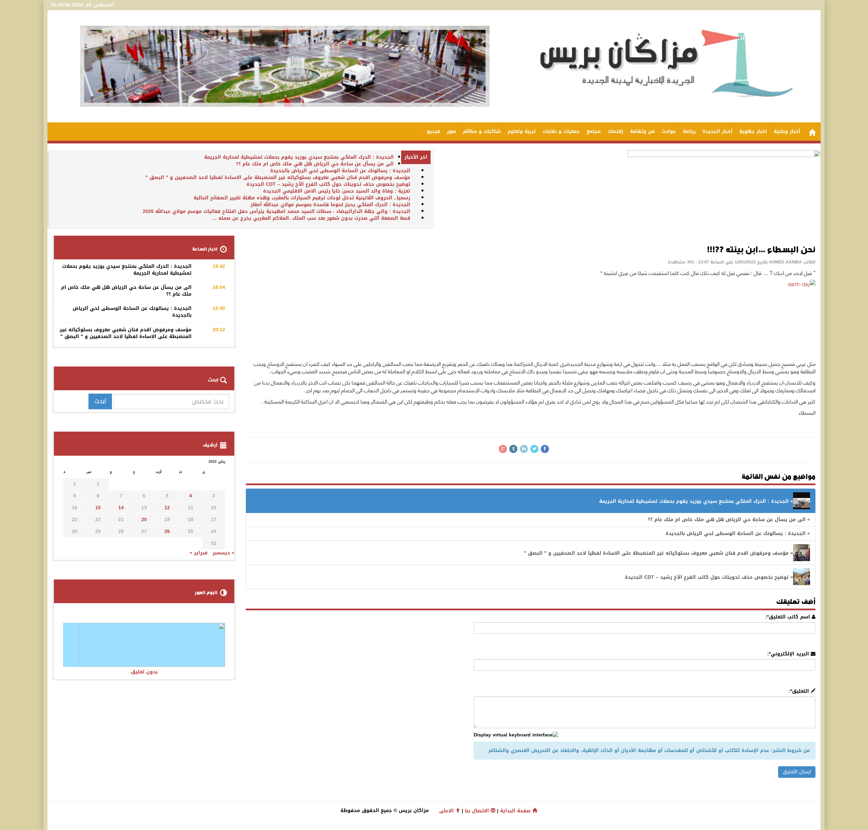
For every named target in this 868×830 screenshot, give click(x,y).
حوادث (669, 131)
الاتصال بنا (478, 810)
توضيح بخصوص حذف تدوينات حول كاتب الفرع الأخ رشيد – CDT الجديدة (328, 184)
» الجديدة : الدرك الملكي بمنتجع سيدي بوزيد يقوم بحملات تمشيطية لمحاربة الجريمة (696, 501)
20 (144, 519)
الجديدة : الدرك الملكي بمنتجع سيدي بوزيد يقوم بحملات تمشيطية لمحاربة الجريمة (299, 157)
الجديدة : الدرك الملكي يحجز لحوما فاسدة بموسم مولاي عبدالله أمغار (330, 204)
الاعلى (447, 810)
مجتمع (594, 131)
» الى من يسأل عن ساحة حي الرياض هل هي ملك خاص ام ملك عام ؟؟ (729, 519)
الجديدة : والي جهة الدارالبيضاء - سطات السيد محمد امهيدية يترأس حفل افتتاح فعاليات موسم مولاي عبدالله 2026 (276, 211)
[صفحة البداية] (812, 131)
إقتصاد (615, 131)
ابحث (100, 401)
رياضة (689, 131)
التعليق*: (800, 691)
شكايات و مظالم (482, 131)
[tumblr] (513, 449)
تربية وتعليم (522, 131)
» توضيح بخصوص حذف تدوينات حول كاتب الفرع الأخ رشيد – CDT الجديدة (709, 577)
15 (98, 507)
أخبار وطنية (787, 131)
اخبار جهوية (753, 131)
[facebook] (545, 449)
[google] (503, 449)
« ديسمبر (223, 552)
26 (167, 531)
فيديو (433, 131)
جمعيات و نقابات (561, 131)
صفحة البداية (516, 810)
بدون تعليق (144, 671)
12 (167, 507)
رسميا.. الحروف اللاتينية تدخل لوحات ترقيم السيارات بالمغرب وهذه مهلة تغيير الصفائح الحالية (302, 197)
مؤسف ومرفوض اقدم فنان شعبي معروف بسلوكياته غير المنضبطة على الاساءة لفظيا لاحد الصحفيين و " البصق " (277, 177)
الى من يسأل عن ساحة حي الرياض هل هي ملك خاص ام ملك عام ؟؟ (315, 164)
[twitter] (534, 449)
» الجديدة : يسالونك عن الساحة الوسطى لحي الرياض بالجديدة (738, 533)
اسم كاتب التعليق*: (788, 617)
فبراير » (199, 552)
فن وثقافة (642, 131)
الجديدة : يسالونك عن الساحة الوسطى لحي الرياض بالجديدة (340, 170)
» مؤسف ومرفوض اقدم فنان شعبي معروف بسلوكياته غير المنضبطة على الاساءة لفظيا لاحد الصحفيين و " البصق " (658, 553)
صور (451, 131)
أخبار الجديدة (717, 131)
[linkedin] (524, 449)
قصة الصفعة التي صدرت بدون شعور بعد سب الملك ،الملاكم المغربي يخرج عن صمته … (311, 218)
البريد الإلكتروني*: (789, 654)
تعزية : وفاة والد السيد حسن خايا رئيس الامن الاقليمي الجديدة (336, 191)
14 (121, 507)
